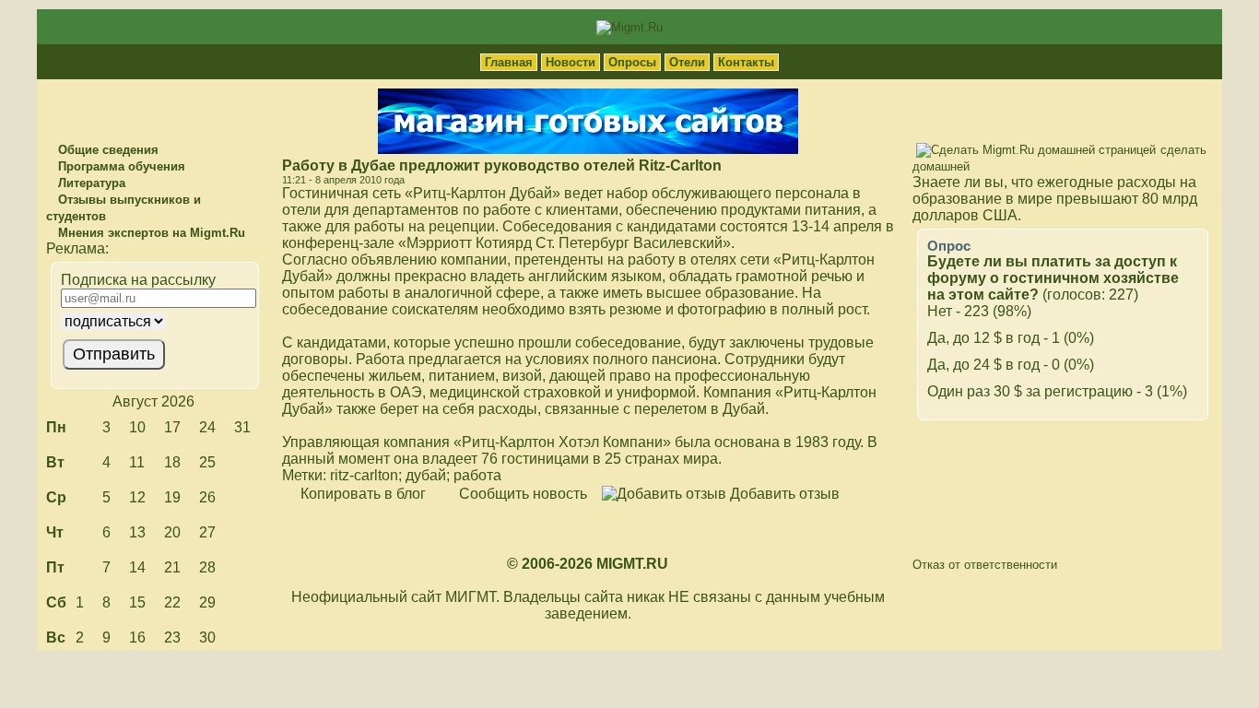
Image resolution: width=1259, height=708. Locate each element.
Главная (509, 62)
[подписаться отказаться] (152, 321)
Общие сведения (106, 150)
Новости (570, 62)
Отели (687, 62)
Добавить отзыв (783, 494)
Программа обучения (119, 166)
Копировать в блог (361, 494)
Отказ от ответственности (984, 565)
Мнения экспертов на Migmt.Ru (149, 233)
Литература (89, 183)
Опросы (632, 62)
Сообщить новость (521, 494)
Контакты (746, 62)
